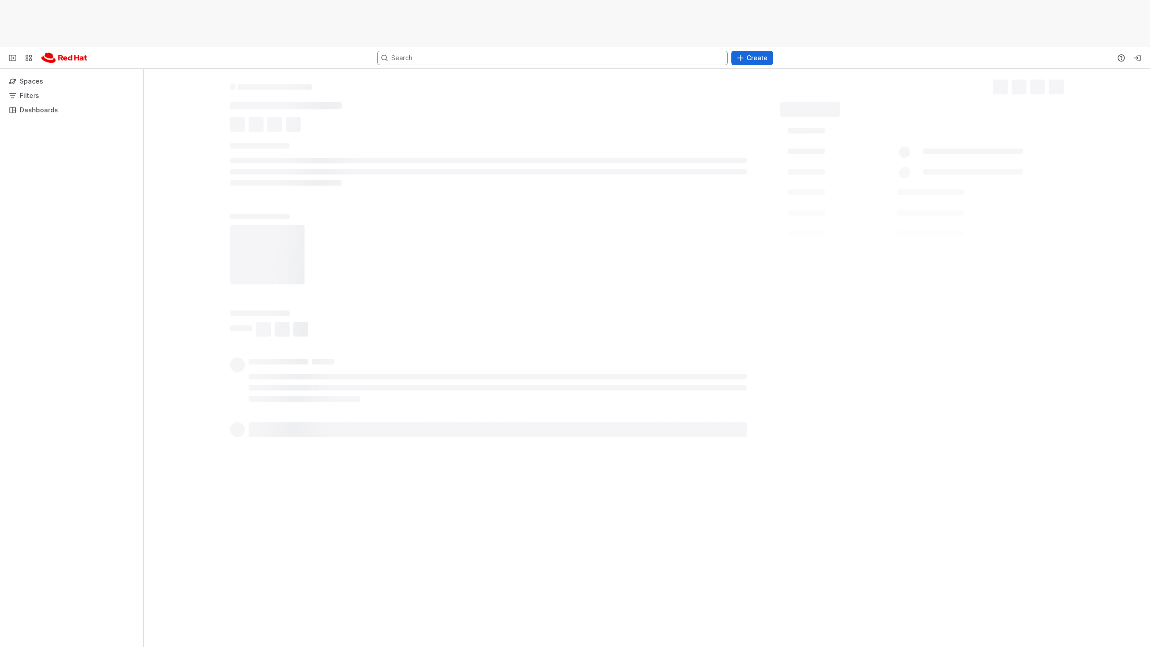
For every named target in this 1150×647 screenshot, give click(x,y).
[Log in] (1137, 58)
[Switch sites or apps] (29, 58)
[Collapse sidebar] (12, 58)
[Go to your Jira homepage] (64, 58)
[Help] (1121, 58)
